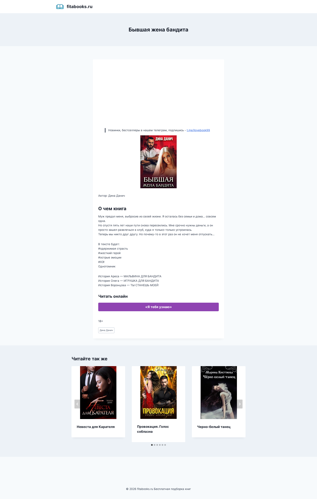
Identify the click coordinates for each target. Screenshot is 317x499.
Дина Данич (106, 330)
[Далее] (240, 404)
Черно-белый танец (213, 427)
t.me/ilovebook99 (198, 130)
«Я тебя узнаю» (158, 307)
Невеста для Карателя (96, 427)
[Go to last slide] (77, 404)
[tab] (152, 445)
